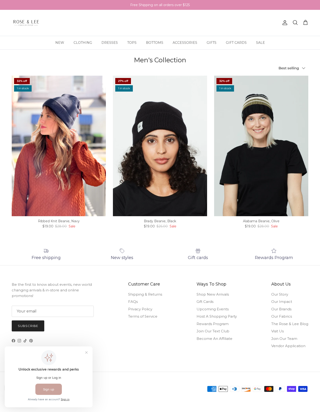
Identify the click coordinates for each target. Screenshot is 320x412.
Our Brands (281, 309)
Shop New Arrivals (213, 294)
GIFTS (211, 42)
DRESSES (109, 42)
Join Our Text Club (213, 331)
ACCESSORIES (185, 42)
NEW (59, 42)
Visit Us (277, 331)
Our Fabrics (281, 316)
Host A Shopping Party (217, 316)
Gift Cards (205, 301)
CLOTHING (83, 42)
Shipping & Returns (145, 294)
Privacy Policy (140, 309)
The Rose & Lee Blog (289, 324)
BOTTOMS (154, 42)
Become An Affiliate (214, 338)
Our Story (279, 294)
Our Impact (281, 301)
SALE (260, 42)
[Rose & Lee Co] (26, 23)
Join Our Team (284, 338)
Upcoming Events (213, 309)
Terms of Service (142, 316)
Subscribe (28, 326)
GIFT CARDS (236, 42)
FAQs (133, 301)
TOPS (132, 42)
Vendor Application (288, 346)
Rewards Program (213, 324)
